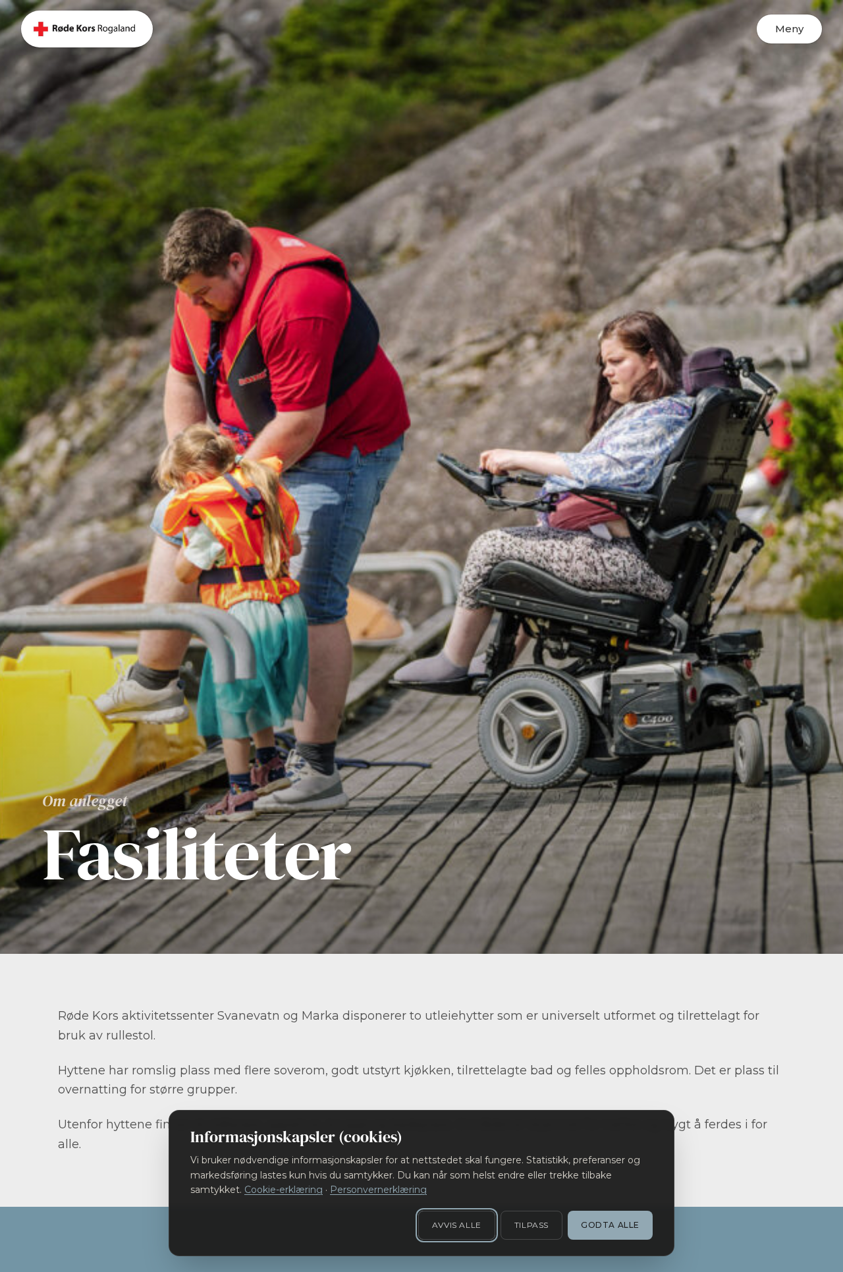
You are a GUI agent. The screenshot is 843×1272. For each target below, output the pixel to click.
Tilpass (531, 1225)
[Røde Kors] (87, 29)
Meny (789, 28)
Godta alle (610, 1225)
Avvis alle (456, 1225)
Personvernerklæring (378, 1190)
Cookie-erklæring (283, 1190)
